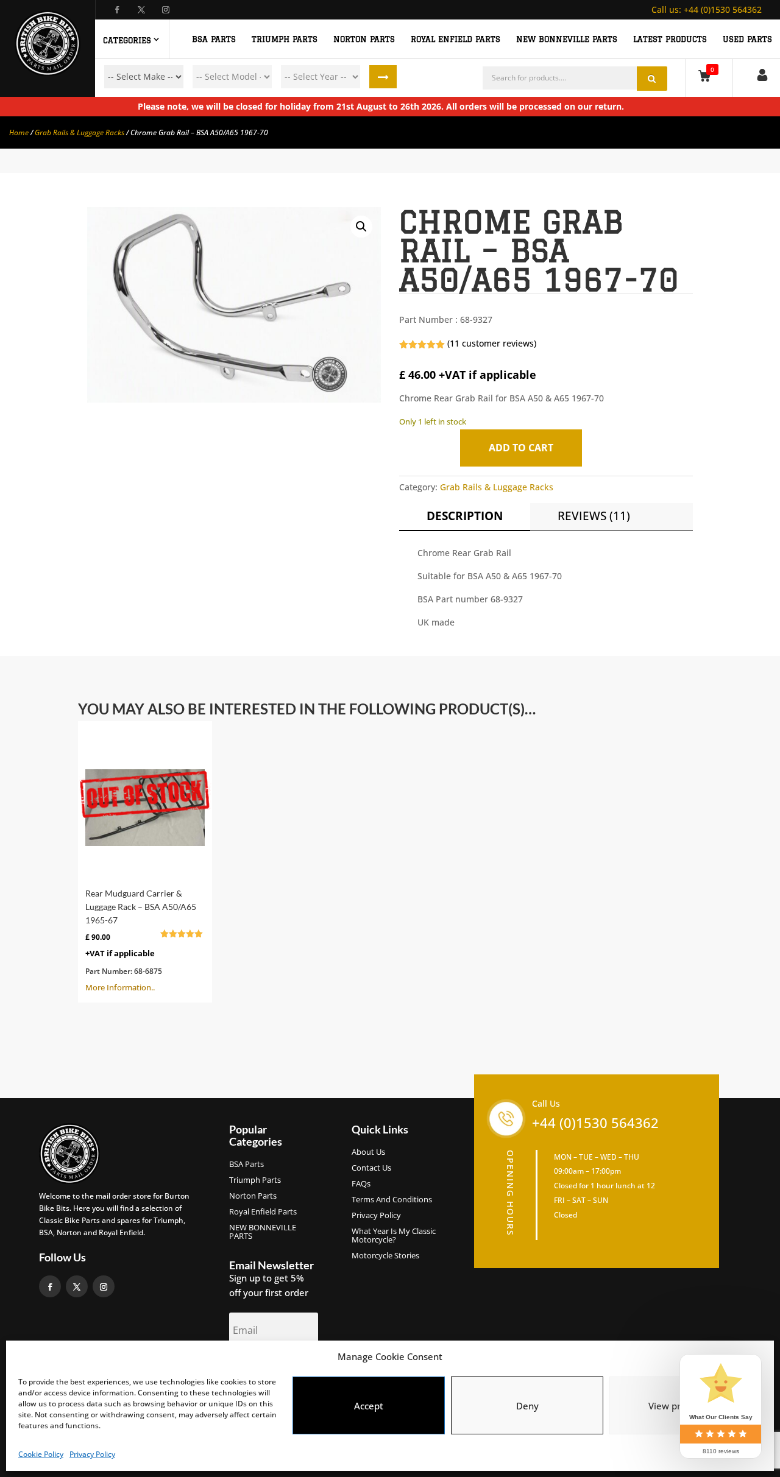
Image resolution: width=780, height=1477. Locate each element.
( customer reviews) (491, 343)
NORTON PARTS (364, 39)
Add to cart (521, 447)
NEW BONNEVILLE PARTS (566, 39)
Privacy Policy (92, 1454)
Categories (127, 40)
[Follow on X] (145, 9)
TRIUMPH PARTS (284, 39)
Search (383, 76)
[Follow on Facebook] (120, 9)
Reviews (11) (594, 516)
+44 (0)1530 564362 (706, 9)
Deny (527, 1406)
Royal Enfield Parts (263, 1212)
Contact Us (371, 1168)
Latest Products (670, 39)
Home (19, 132)
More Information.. (140, 940)
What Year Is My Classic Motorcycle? (394, 1236)
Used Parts (747, 39)
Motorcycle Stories (385, 1256)
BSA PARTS (214, 39)
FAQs (361, 1184)
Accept (368, 1406)
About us (368, 1152)
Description (465, 516)
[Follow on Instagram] (169, 9)
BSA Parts (246, 1164)
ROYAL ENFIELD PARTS (455, 39)
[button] (361, 227)
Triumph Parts (255, 1180)
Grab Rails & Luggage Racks (79, 132)
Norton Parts (253, 1196)
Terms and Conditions (392, 1200)
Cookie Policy (40, 1454)
